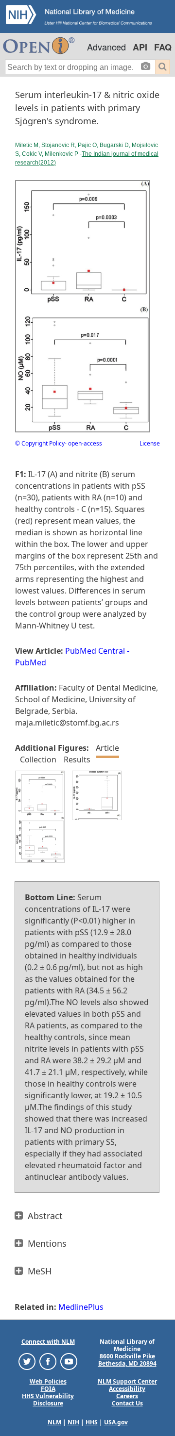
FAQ (163, 47)
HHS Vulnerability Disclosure (48, 1399)
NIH (73, 1422)
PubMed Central (95, 650)
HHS (92, 1422)
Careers (127, 1396)
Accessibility (127, 1389)
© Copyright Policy (40, 443)
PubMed (30, 662)
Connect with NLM (48, 1341)
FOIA (48, 1389)
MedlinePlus (81, 1307)
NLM (54, 1422)
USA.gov (116, 1422)
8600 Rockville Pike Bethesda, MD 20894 (127, 1360)
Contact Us (127, 1403)
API (140, 47)
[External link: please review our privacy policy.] (26, 1361)
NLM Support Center (127, 1381)
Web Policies (48, 1381)
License (150, 443)
